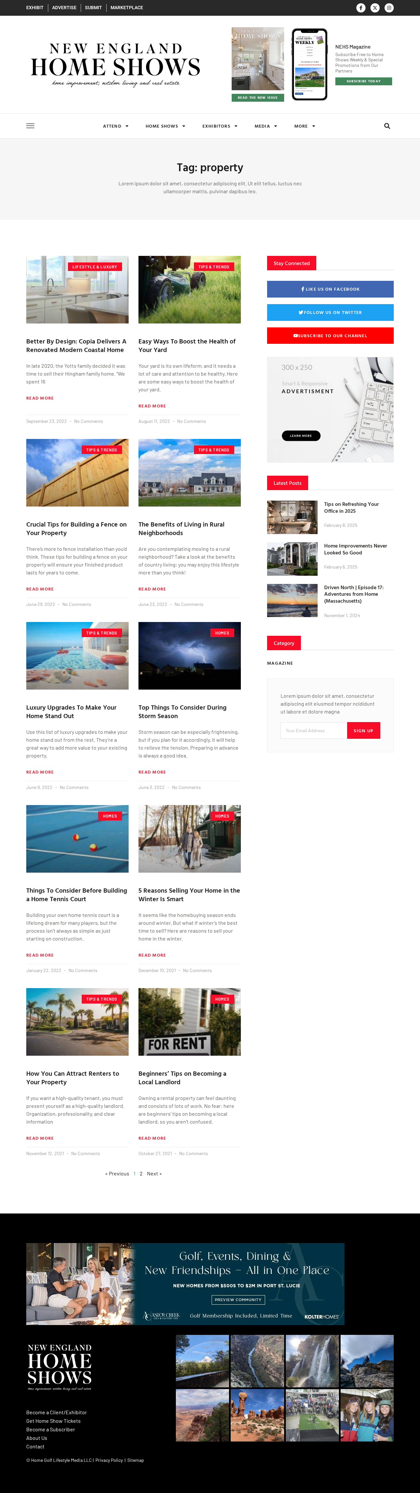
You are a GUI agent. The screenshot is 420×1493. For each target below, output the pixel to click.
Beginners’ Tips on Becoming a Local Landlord (182, 1077)
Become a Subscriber (50, 1429)
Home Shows (162, 125)
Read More (40, 398)
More (301, 125)
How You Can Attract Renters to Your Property (72, 1077)
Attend (112, 125)
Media (262, 125)
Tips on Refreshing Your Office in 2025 (351, 507)
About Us (36, 1438)
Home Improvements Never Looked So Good (355, 549)
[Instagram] (389, 7)
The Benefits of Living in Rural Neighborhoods (181, 528)
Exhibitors (216, 125)
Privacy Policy (109, 1460)
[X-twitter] (375, 7)
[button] (387, 126)
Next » (154, 1173)
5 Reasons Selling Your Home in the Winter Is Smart (189, 894)
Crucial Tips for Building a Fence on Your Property (76, 528)
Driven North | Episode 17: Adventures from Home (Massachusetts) (354, 594)
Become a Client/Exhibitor (56, 1412)
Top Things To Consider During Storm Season (182, 711)
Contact (35, 1446)
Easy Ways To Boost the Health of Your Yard (187, 345)
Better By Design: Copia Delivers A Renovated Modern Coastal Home (76, 345)
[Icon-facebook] (361, 7)
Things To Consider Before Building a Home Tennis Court (76, 894)
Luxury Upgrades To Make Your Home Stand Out (71, 711)
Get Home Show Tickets (53, 1421)
